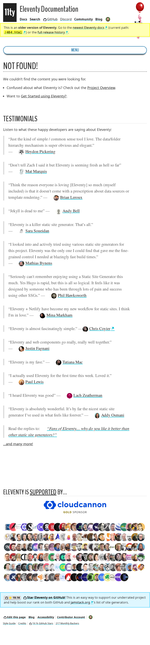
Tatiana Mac (72, 362)
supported (43, 492)
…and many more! (18, 444)
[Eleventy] (10, 12)
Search (35, 19)
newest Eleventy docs (88, 27)
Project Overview (101, 87)
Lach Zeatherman (87, 395)
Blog (98, 19)
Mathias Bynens (38, 263)
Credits (22, 623)
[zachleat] (108, 19)
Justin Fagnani (37, 348)
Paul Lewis (34, 381)
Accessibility (46, 617)
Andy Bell (71, 210)
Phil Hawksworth (72, 295)
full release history (51, 32)
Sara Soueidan (37, 230)
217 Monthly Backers (67, 623)
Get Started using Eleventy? (43, 96)
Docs (23, 19)
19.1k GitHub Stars (42, 623)
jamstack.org (80, 602)
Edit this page (16, 617)
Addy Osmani (112, 415)
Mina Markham (59, 315)
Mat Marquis (36, 171)
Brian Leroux (71, 197)
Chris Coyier (99, 328)
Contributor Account (71, 617)
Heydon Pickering (40, 151)
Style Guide (9, 623)
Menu (75, 50)
